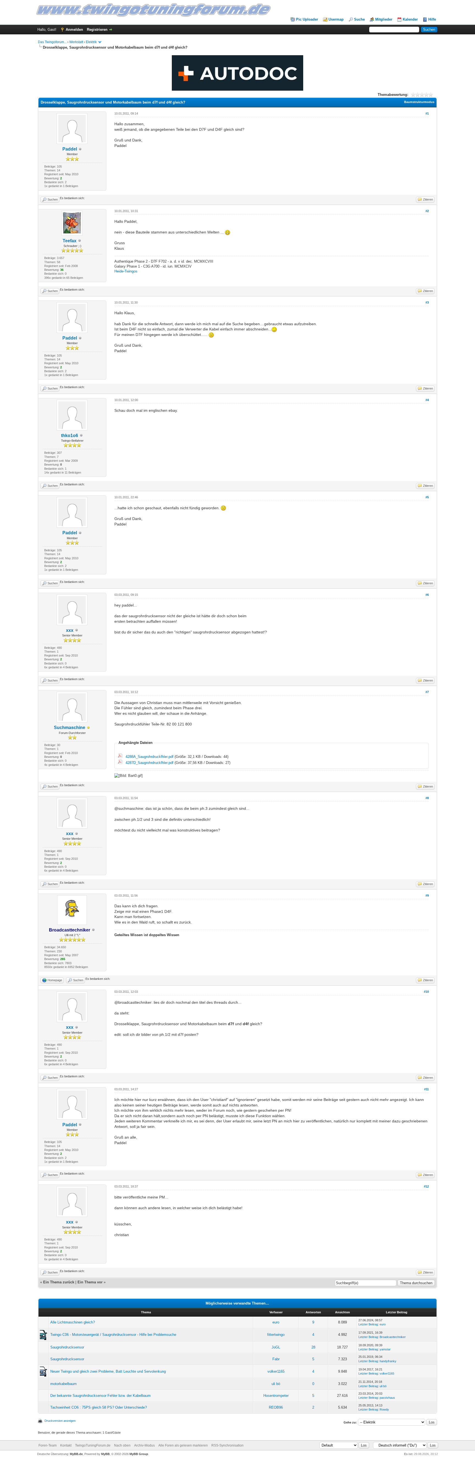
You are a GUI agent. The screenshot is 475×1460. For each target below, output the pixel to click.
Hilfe (432, 19)
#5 (427, 497)
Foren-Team (47, 1445)
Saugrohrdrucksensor (67, 1347)
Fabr (276, 1359)
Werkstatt (76, 42)
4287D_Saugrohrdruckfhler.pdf (149, 763)
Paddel (69, 149)
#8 (427, 798)
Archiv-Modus (144, 1445)
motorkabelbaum (63, 1384)
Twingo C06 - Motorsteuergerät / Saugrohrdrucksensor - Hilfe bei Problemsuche (113, 1335)
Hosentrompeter (276, 1396)
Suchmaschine (69, 727)
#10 (426, 991)
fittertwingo (276, 1335)
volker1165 (276, 1371)
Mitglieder (383, 19)
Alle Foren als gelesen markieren (183, 1445)
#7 (427, 692)
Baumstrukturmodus (419, 102)
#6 (427, 594)
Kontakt (65, 1445)
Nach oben (122, 1445)
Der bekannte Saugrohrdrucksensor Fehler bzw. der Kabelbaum (100, 1396)
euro (275, 1322)
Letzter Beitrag (368, 1324)
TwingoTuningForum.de (93, 1445)
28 (313, 1347)
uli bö (276, 1384)
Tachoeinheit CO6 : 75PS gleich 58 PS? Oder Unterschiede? (98, 1407)
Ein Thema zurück (58, 1282)
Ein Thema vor (90, 1282)
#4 (427, 400)
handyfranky (388, 1361)
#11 (426, 1089)
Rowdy (384, 1409)
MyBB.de (76, 1454)
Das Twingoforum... (52, 42)
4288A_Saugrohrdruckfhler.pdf (149, 757)
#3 (427, 302)
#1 (427, 113)
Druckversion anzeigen (60, 1420)
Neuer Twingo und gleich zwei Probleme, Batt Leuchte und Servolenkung (108, 1371)
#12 (426, 1186)
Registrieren (97, 29)
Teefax (69, 240)
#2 (427, 211)
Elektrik (91, 42)
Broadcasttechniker (393, 1337)
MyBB (105, 1454)
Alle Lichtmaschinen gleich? (72, 1322)
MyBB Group (138, 1454)
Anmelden (74, 29)
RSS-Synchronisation (227, 1445)
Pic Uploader (307, 19)
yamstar (385, 1349)
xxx (69, 630)
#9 (427, 895)
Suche (359, 19)
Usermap (336, 19)
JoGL (276, 1347)
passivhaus (387, 1397)
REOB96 (276, 1407)
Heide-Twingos (125, 271)
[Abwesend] (88, 728)
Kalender (410, 19)
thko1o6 (69, 435)
